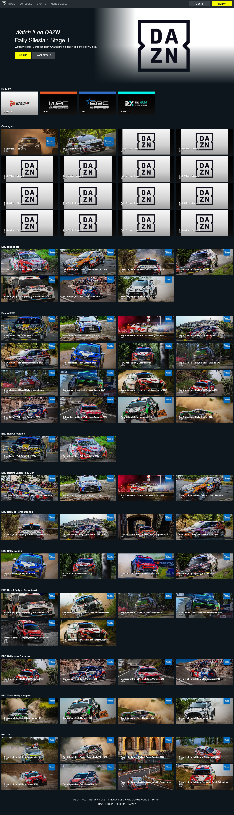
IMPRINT (156, 799)
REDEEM (120, 803)
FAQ (84, 799)
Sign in (199, 3)
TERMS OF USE (97, 799)
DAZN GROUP (105, 803)
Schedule (26, 4)
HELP (76, 799)
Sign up (222, 3)
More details (59, 4)
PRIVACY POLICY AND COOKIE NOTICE (128, 799)
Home (11, 4)
